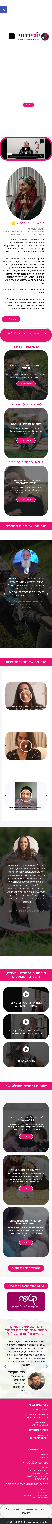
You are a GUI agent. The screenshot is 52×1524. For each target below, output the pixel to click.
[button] (3, 9)
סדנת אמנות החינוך (26, 346)
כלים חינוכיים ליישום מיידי (26, 404)
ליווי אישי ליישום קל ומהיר (26, 462)
